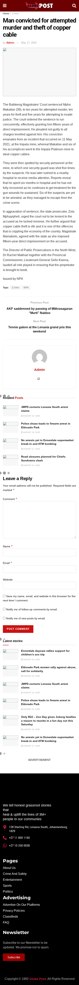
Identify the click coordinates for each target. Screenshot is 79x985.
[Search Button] (74, 5)
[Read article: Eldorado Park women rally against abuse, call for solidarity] (10, 671)
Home (6, 13)
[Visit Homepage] (39, 6)
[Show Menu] (5, 5)
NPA (26, 287)
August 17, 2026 (31, 449)
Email (7, 562)
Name (8, 546)
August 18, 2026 (31, 729)
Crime (15, 13)
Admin (10, 42)
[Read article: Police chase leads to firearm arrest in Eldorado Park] (10, 427)
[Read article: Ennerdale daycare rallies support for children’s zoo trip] (10, 654)
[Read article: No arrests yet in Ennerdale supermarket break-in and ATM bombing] (10, 443)
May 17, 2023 (28, 42)
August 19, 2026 (31, 416)
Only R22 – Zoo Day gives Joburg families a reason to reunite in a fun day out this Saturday (48, 720)
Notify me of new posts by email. (25, 618)
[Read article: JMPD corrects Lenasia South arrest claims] (10, 410)
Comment (10, 499)
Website (8, 579)
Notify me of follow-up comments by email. (32, 609)
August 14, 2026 (31, 465)
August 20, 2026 (31, 659)
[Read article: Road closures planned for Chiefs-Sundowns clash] (10, 460)
